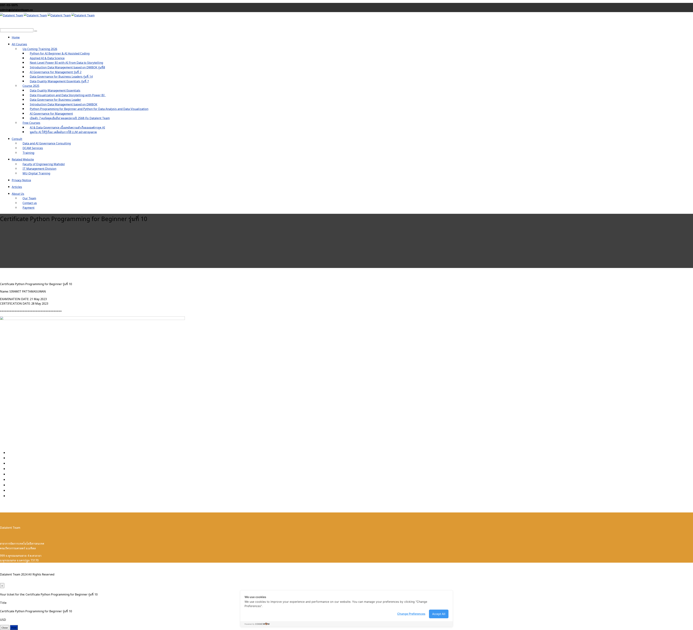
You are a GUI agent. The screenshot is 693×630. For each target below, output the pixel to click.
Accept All (438, 613)
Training (28, 152)
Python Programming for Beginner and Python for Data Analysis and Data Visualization (89, 108)
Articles (17, 186)
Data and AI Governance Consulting (47, 143)
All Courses (19, 44)
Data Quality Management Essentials (55, 90)
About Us (18, 193)
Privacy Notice (21, 180)
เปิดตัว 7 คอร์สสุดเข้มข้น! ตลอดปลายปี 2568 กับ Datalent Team (70, 118)
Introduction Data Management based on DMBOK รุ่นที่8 (67, 67)
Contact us (30, 202)
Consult (17, 138)
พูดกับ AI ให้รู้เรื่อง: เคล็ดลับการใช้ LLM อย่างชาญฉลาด (63, 131)
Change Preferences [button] (411, 614)
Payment (28, 207)
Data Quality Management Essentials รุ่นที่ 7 (59, 81)
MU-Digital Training (36, 173)
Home (16, 37)
